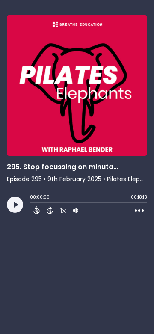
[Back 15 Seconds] (36, 210)
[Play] (15, 205)
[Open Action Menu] (139, 211)
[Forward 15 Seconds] (49, 210)
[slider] (32, 203)
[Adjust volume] (75, 210)
